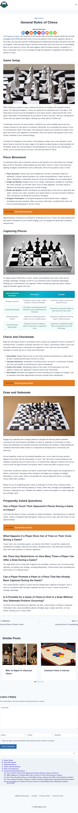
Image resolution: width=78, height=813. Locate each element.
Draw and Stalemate (11, 769)
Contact (34, 796)
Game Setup (8, 760)
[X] (27, 33)
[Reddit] (31, 33)
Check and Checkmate (12, 766)
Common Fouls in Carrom (56, 670)
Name (4, 735)
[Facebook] (23, 33)
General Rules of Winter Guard (11, 623)
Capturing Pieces (10, 764)
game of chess (13, 36)
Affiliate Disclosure (22, 796)
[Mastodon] (43, 33)
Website (58, 735)
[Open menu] (76, 4)
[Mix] (47, 33)
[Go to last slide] (5, 661)
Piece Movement (10, 762)
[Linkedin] (35, 33)
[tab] (34, 681)
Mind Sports (39, 18)
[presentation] (19, 654)
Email (30, 735)
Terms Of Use (57, 796)
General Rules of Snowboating (66, 623)
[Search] (74, 753)
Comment (5, 708)
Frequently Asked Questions (14, 771)
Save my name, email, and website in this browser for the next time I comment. (28, 741)
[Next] (72, 661)
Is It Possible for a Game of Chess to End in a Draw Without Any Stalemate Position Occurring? (37, 782)
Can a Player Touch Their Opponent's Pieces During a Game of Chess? (33, 773)
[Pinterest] (39, 33)
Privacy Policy (44, 796)
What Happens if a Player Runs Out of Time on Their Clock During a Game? (34, 775)
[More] (55, 33)
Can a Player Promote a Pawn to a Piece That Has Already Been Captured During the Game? (40, 779)
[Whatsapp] (51, 33)
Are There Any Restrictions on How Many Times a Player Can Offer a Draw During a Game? (40, 777)
